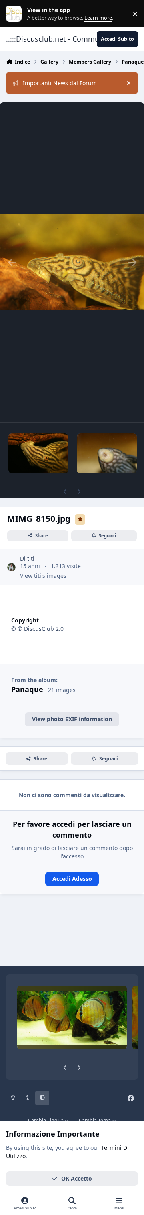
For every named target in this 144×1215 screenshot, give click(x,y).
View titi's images (43, 575)
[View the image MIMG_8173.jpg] (107, 453)
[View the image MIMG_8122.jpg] (38, 453)
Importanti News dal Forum (60, 83)
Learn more (15, 14)
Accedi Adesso (72, 878)
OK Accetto (76, 1178)
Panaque (27, 689)
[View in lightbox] (72, 262)
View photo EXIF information (72, 719)
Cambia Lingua (46, 1120)
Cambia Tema (95, 1120)
